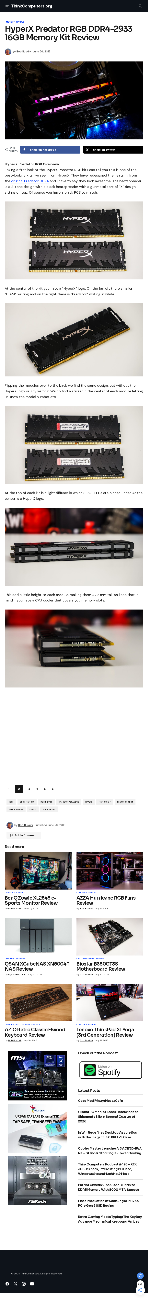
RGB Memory (49, 809)
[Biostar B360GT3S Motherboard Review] (110, 937)
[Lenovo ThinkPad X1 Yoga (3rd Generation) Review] (110, 1003)
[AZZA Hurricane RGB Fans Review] (110, 871)
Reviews (20, 22)
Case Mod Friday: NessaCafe (100, 1101)
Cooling (82, 893)
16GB (11, 802)
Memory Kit (105, 802)
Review (32, 809)
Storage (20, 959)
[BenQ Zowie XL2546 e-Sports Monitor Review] (38, 871)
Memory (10, 22)
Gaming (10, 1025)
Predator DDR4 (125, 802)
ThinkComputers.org (31, 6)
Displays (10, 893)
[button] (7, 6)
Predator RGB (16, 809)
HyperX (88, 802)
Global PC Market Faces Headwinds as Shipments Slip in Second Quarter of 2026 (108, 1116)
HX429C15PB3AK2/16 (69, 802)
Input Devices (23, 1025)
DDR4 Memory (27, 802)
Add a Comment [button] (26, 835)
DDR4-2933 (46, 802)
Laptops (82, 1025)
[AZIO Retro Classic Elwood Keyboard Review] (38, 1003)
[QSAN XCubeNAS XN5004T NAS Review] (38, 937)
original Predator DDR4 (30, 181)
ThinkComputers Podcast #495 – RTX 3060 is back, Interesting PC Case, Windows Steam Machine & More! (107, 1169)
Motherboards (86, 959)
